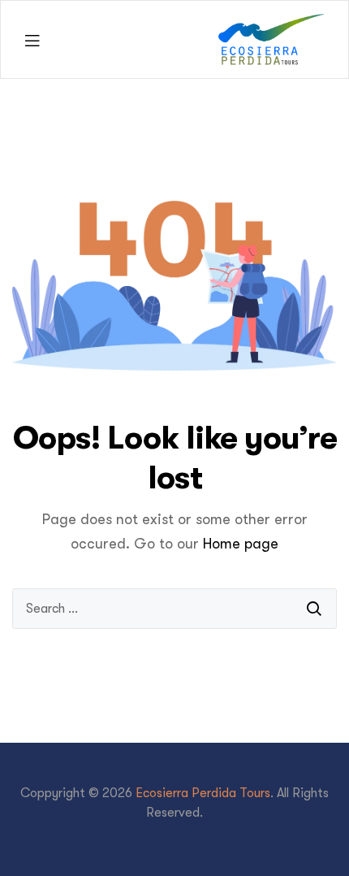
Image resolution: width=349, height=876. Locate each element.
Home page (240, 544)
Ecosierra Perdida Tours (203, 793)
